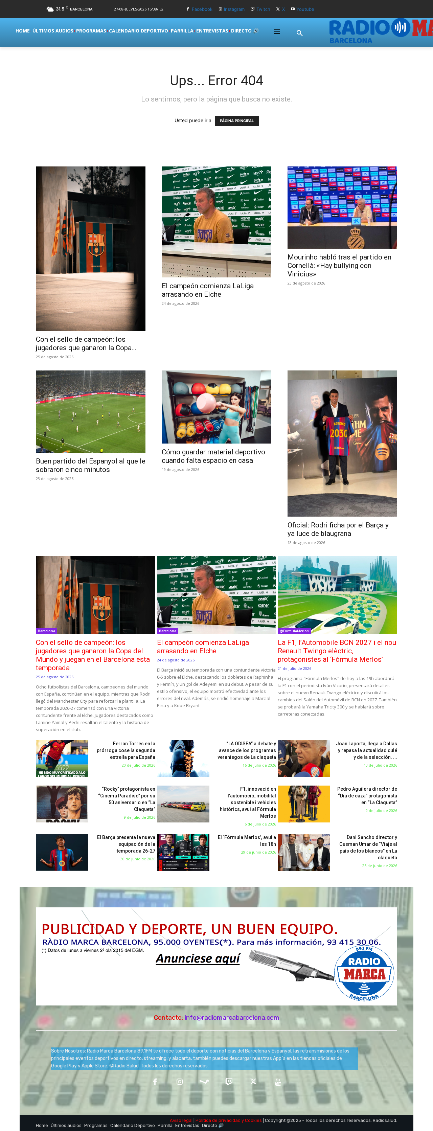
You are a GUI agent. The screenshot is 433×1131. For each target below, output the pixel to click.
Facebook (202, 9)
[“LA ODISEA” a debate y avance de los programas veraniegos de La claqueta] (183, 758)
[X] (278, 9)
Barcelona (46, 631)
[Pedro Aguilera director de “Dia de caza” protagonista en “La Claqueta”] (304, 804)
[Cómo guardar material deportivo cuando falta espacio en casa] (216, 407)
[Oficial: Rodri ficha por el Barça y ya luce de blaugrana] (342, 443)
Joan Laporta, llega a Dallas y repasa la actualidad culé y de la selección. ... (366, 750)
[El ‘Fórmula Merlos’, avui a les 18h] (183, 852)
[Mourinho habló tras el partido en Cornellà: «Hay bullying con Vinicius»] (342, 207)
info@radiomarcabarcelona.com (232, 1017)
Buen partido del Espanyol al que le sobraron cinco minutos (90, 465)
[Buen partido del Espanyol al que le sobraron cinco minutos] (90, 411)
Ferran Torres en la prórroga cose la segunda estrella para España (126, 750)
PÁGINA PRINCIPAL (237, 120)
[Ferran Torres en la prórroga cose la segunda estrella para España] (62, 758)
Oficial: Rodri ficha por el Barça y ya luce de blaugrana (338, 529)
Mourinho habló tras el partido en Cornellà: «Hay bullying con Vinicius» (339, 265)
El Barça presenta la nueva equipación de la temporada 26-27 (126, 844)
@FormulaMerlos (294, 631)
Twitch (263, 9)
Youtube (305, 9)
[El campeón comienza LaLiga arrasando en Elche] (216, 221)
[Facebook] (188, 9)
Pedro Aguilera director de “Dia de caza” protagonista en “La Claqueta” (367, 795)
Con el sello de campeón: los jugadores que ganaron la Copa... (86, 343)
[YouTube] (278, 1082)
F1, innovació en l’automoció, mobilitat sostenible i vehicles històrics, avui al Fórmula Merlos (248, 802)
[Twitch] (252, 9)
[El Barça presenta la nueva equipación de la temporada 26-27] (62, 852)
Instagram (234, 9)
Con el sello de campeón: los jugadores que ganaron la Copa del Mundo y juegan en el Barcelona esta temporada (93, 655)
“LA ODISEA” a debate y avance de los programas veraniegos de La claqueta (247, 750)
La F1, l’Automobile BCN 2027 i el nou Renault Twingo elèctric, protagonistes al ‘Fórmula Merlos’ (337, 650)
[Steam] (204, 1082)
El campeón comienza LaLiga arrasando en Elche (208, 290)
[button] (299, 33)
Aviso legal (181, 1120)
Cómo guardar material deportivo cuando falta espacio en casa (213, 456)
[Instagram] (220, 9)
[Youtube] (293, 9)
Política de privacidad (218, 1120)
